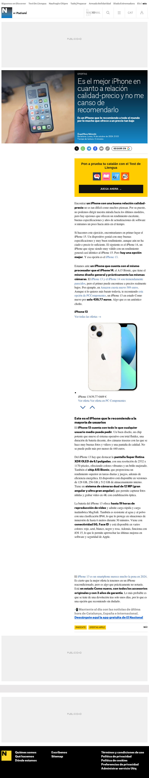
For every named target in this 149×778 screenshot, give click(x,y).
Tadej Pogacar (78, 4)
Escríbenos (59, 752)
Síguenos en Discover (13, 4)
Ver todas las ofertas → (87, 316)
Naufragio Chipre (58, 4)
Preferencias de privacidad (120, 764)
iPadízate (81, 627)
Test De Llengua (37, 4)
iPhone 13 (112, 257)
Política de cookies (114, 760)
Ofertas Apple (97, 627)
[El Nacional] (6, 756)
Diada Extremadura (124, 4)
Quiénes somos (25, 752)
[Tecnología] (6, 12)
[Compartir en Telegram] (89, 148)
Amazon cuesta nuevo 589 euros (119, 287)
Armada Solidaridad (100, 4)
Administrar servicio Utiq (118, 768)
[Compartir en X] (76, 148)
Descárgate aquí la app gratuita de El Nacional (108, 617)
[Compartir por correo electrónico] (101, 148)
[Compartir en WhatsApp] (83, 148)
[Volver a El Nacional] (93, 12)
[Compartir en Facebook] (95, 148)
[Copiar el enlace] (107, 148)
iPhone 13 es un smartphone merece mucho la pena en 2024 (112, 576)
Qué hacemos (24, 756)
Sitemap (57, 756)
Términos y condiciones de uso (122, 752)
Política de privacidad (116, 756)
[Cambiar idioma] (130, 12)
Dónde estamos (26, 760)
